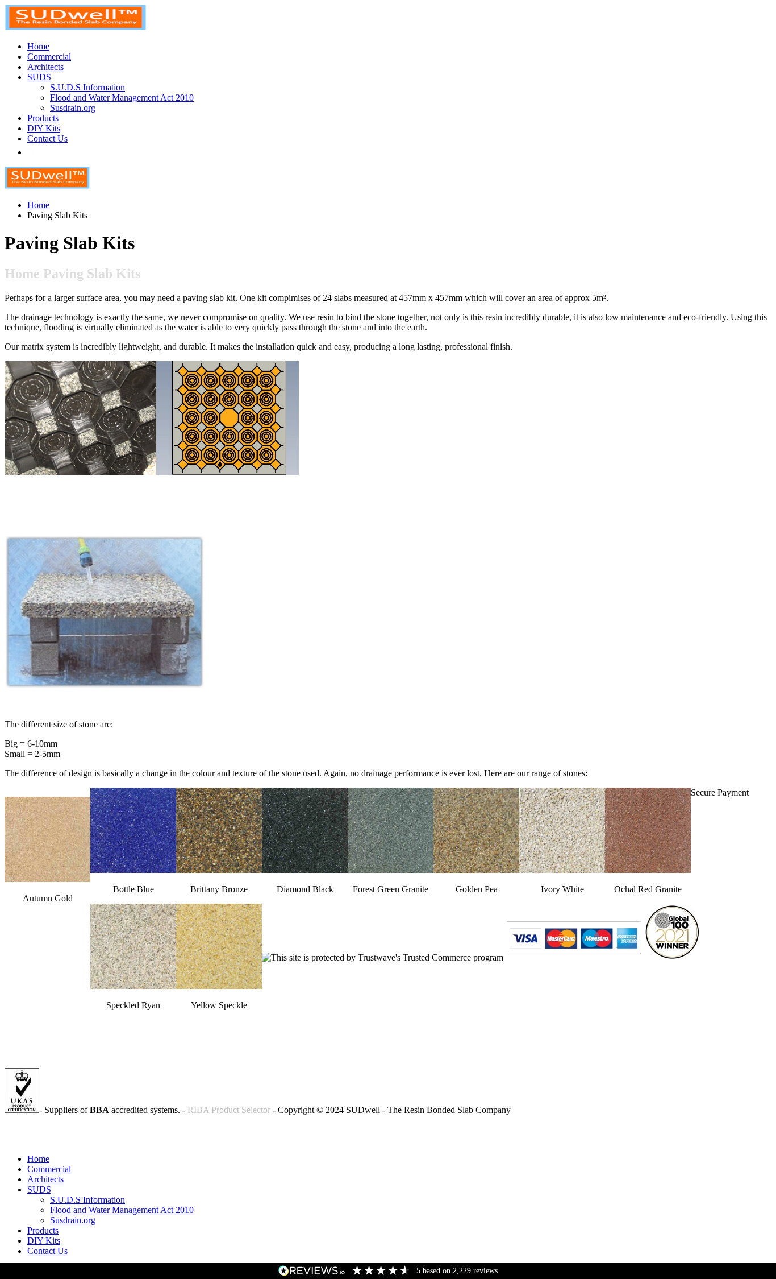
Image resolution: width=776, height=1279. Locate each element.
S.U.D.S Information (87, 87)
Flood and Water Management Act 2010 (122, 97)
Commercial (49, 56)
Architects (45, 67)
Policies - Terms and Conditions (62, 1129)
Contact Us (47, 138)
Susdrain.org (72, 108)
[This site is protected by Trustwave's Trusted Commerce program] (382, 958)
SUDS (39, 77)
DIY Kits (43, 128)
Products (43, 118)
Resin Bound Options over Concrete (70, 1139)
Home (38, 46)
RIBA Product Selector (228, 1110)
